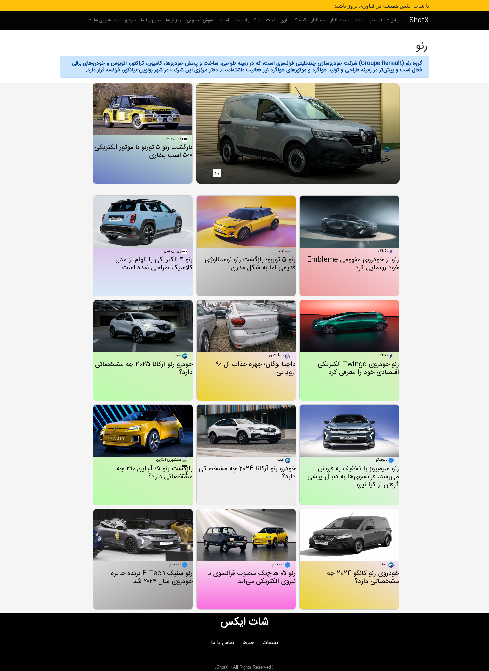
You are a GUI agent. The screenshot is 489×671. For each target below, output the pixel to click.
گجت (270, 20)
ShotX (419, 20)
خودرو (130, 20)
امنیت (223, 20)
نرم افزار (318, 20)
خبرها (248, 642)
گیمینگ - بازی (293, 20)
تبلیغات (270, 642)
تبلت (359, 20)
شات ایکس (245, 622)
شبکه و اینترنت (247, 20)
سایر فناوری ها (106, 20)
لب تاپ (375, 20)
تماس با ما (222, 642)
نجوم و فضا (151, 20)
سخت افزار (339, 20)
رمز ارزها (173, 20)
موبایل (396, 20)
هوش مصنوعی (200, 20)
